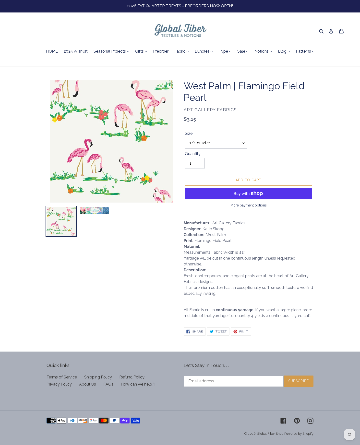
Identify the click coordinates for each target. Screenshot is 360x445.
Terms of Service (62, 377)
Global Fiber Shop (270, 433)
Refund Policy (131, 377)
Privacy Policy (59, 384)
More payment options (248, 205)
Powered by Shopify (298, 433)
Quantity (193, 153)
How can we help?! (138, 384)
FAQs (108, 384)
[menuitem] (52, 51)
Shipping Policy (98, 377)
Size (188, 133)
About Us (87, 384)
